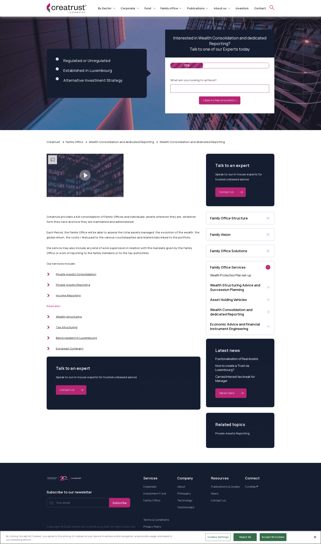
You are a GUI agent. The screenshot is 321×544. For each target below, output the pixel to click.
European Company (69, 348)
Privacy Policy (152, 527)
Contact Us (67, 390)
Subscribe (120, 503)
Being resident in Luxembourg (76, 338)
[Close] (315, 537)
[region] (160, 537)
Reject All (245, 537)
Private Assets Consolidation (76, 274)
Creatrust (53, 142)
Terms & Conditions (156, 520)
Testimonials (185, 507)
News (214, 493)
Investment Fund (154, 493)
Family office (169, 8)
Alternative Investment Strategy (93, 80)
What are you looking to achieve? (193, 80)
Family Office (74, 142)
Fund (148, 8)
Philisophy (184, 493)
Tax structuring (66, 327)
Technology (184, 500)
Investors (242, 8)
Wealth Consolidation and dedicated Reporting (192, 142)
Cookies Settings (217, 537)
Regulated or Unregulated (86, 60)
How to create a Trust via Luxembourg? (232, 368)
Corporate (128, 8)
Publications (196, 8)
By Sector (105, 8)
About (181, 487)
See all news (226, 393)
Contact (260, 8)
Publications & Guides (225, 487)
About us (220, 8)
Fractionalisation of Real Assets (236, 359)
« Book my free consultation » (219, 100)
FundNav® (251, 487)
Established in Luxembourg (87, 70)
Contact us (218, 500)
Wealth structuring (69, 317)
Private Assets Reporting (73, 285)
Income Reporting (68, 295)
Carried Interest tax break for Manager (235, 379)
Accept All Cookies (273, 537)
